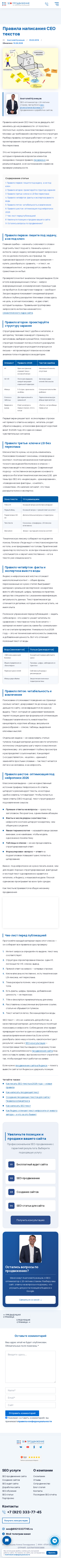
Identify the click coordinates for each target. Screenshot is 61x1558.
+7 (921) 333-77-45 (47, 4)
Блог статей (39, 1487)
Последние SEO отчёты (45, 1494)
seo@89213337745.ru (19, 1528)
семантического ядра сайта (18, 312)
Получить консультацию (31, 1220)
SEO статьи (7, 1494)
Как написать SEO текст (18, 1105)
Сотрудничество (41, 1483)
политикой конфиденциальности (17, 1555)
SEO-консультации (35, 1043)
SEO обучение (9, 1490)
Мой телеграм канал (18, 1533)
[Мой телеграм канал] (40, 1447)
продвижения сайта (42, 1050)
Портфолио (8, 1498)
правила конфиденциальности (35, 1421)
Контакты (37, 1490)
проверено (40, 159)
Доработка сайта (11, 1487)
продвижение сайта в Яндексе (31, 1065)
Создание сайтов (11, 1480)
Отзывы (37, 1480)
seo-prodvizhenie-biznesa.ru (32, 106)
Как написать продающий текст (22, 1092)
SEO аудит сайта (10, 1483)
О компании (39, 1476)
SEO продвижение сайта (14, 1476)
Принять (51, 1553)
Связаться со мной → (30, 1299)
